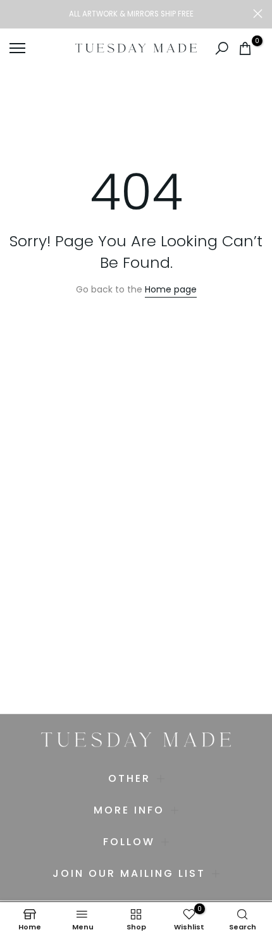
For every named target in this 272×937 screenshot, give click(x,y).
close (258, 13)
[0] (245, 48)
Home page (171, 289)
